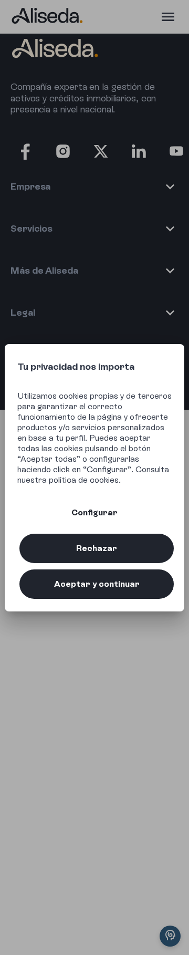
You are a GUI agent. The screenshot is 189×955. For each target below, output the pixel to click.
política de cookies (84, 480)
